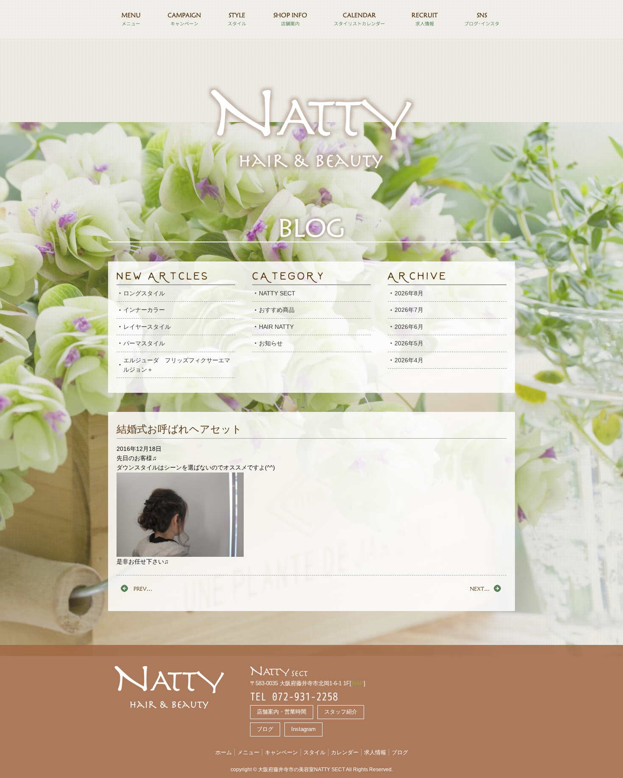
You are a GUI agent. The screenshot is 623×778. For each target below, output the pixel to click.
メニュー (248, 752)
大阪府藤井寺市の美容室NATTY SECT (301, 769)
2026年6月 (409, 326)
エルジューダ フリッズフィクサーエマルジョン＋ (176, 365)
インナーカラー (144, 309)
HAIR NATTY (276, 326)
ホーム (223, 752)
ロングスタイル (144, 293)
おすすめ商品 (277, 309)
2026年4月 (409, 360)
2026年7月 (409, 309)
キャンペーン (281, 752)
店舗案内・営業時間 (281, 712)
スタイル (314, 752)
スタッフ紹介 (340, 712)
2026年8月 (409, 293)
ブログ (265, 729)
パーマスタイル (144, 343)
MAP (357, 683)
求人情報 (375, 752)
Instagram (303, 729)
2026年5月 (409, 343)
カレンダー (345, 752)
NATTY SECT (277, 293)
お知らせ (271, 343)
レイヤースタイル (147, 326)
